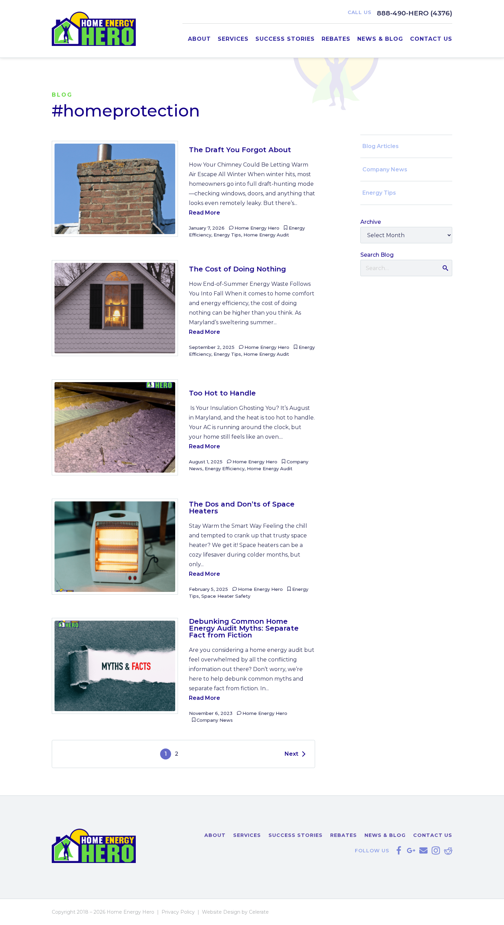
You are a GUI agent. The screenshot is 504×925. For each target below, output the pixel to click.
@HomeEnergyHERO (399, 851)
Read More (204, 212)
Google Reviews (411, 851)
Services (233, 39)
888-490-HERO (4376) (414, 13)
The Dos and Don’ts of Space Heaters (242, 507)
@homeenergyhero (436, 851)
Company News (214, 720)
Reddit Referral (448, 851)
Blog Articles (380, 146)
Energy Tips (227, 235)
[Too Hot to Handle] (115, 427)
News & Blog (380, 39)
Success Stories (285, 39)
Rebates (336, 39)
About (199, 39)
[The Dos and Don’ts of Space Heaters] (115, 547)
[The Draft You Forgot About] (115, 189)
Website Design (221, 912)
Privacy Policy (178, 912)
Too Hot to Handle (222, 393)
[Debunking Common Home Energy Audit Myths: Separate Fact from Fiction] (115, 666)
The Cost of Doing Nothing (237, 269)
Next (291, 754)
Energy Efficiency (224, 468)
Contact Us (431, 39)
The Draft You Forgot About (240, 150)
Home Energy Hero (257, 228)
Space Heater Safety (225, 596)
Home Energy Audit (266, 235)
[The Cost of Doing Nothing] (115, 308)
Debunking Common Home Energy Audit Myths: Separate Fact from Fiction (244, 628)
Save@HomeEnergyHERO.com (423, 851)
